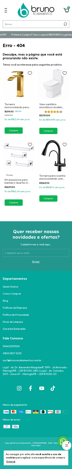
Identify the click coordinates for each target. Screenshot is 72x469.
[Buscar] (65, 24)
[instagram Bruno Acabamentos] (19, 388)
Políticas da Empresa (15, 307)
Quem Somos (10, 286)
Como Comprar (12, 293)
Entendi (10, 461)
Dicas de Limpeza (13, 321)
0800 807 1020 (12, 353)
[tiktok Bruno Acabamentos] (52, 388)
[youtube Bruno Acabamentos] (41, 388)
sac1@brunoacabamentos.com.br (22, 360)
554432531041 (11, 346)
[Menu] (6, 11)
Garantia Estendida (14, 329)
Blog (5, 300)
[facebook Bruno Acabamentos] (30, 388)
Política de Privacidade (16, 314)
